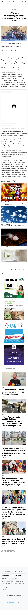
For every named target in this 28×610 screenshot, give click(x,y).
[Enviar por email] (2, 50)
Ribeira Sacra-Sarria (20, 583)
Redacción (3, 24)
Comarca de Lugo (19, 581)
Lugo (2, 1)
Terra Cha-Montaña (20, 586)
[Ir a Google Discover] (19, 571)
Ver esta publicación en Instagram (9, 109)
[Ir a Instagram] (17, 571)
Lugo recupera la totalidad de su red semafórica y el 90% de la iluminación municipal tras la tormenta (14, 451)
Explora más (5, 589)
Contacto (4, 578)
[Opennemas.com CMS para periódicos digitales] (14, 602)
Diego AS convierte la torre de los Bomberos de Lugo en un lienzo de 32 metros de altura (14, 541)
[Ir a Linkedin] (15, 571)
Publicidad (4, 587)
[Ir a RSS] (22, 571)
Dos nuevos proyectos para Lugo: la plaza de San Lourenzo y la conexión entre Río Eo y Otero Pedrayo (13, 481)
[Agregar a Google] (26, 1)
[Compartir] (5, 1)
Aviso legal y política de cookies (7, 584)
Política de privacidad (7, 581)
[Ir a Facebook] (13, 571)
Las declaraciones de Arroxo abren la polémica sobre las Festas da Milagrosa (13, 391)
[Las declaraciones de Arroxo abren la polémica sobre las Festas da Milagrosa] (14, 379)
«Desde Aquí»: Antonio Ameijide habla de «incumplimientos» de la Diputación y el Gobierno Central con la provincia (12, 421)
